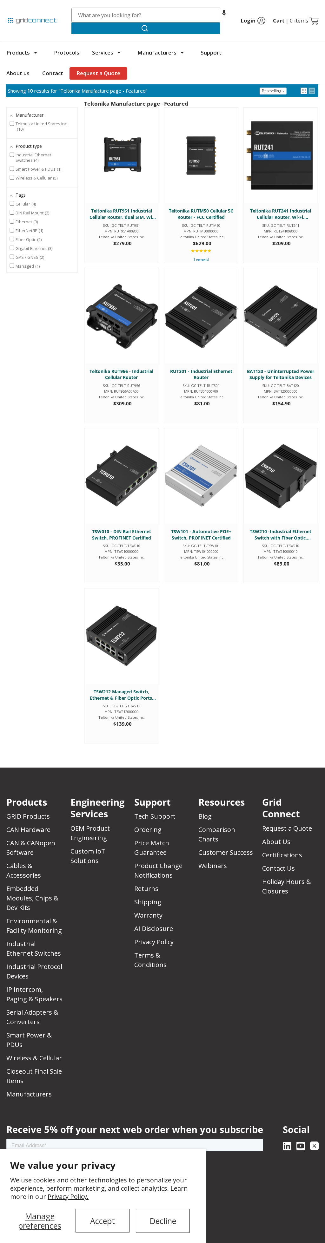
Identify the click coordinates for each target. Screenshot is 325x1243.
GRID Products (28, 816)
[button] (224, 15)
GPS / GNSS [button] (29, 257)
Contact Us (278, 868)
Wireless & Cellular (34, 1058)
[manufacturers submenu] (182, 53)
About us (18, 73)
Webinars (212, 865)
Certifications (282, 855)
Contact (52, 73)
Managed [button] (27, 266)
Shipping (147, 902)
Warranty (148, 915)
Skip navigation (19, 7)
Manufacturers (156, 52)
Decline (163, 1220)
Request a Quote (98, 73)
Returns (146, 888)
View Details (121, 161)
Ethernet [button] (26, 222)
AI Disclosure (153, 928)
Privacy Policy (154, 942)
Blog (205, 816)
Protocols (66, 52)
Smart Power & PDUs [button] (38, 169)
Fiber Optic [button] (28, 239)
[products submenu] (35, 53)
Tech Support (155, 816)
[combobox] (146, 15)
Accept (102, 1220)
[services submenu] (119, 53)
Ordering (148, 829)
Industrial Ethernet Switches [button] (33, 157)
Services (102, 52)
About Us (276, 841)
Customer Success (225, 852)
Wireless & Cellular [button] (36, 178)
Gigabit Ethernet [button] (33, 248)
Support (211, 52)
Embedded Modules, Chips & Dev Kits (32, 898)
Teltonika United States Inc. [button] (42, 126)
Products (18, 52)
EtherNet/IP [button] (29, 230)
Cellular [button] (25, 204)
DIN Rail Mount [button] (32, 213)
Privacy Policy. (68, 1196)
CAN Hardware (28, 829)
